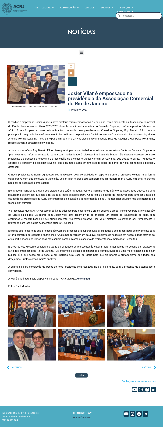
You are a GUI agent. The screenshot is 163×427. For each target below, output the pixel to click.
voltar (81, 375)
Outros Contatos (81, 417)
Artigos (89, 7)
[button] (81, 52)
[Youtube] (134, 389)
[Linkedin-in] (153, 389)
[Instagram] (141, 389)
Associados (123, 11)
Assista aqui (83, 278)
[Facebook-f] (147, 389)
